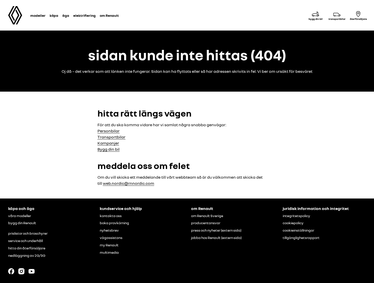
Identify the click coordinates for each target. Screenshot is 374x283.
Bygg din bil (108, 149)
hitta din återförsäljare (26, 248)
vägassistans (111, 238)
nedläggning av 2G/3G (26, 255)
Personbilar (108, 130)
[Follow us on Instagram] (21, 271)
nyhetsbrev (109, 230)
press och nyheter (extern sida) (216, 230)
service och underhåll (25, 241)
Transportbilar (111, 136)
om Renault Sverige (207, 216)
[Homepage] (15, 15)
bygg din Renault (22, 223)
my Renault (109, 245)
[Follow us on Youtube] (31, 271)
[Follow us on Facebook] (11, 271)
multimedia (109, 252)
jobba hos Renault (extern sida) (216, 238)
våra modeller (19, 216)
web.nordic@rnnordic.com (128, 183)
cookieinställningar (298, 230)
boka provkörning (114, 223)
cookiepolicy (293, 223)
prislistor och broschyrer (28, 233)
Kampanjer (108, 143)
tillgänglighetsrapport (301, 238)
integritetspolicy (296, 216)
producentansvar (205, 223)
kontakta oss (111, 216)
